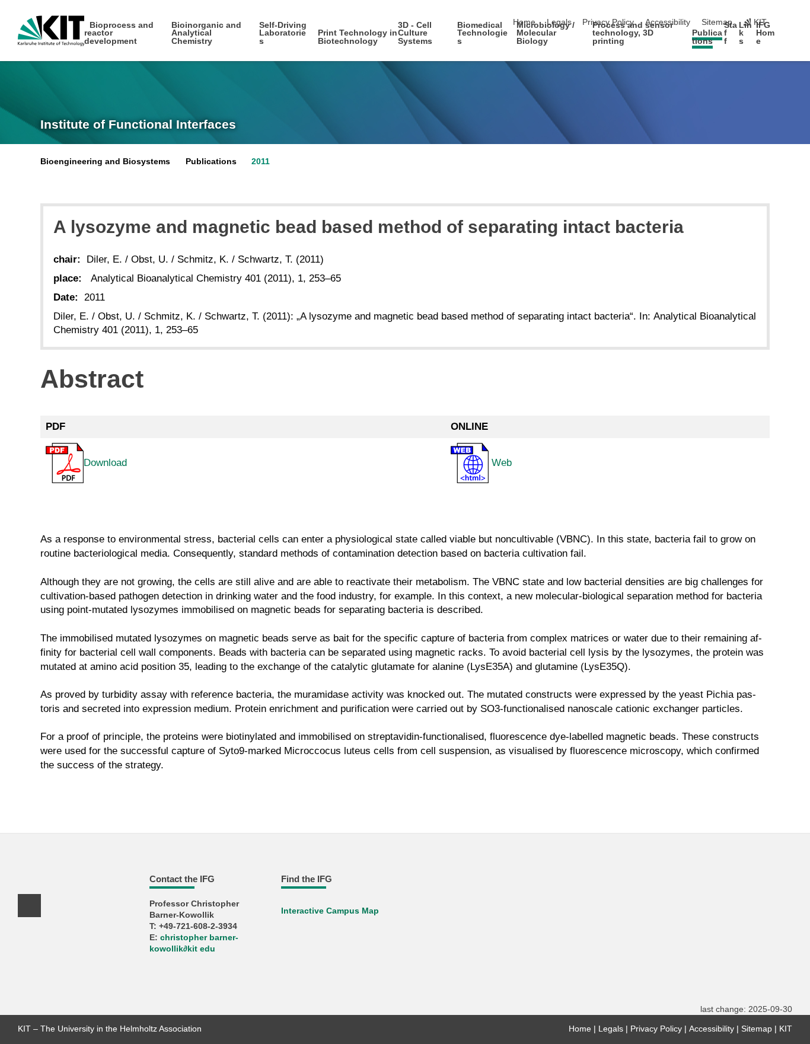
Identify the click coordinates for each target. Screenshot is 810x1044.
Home (580, 1028)
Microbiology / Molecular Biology (545, 33)
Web (500, 462)
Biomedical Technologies (482, 33)
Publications (707, 37)
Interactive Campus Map (330, 910)
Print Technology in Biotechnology (357, 37)
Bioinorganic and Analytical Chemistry (206, 33)
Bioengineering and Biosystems (105, 161)
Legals (610, 1028)
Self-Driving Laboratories (283, 33)
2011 (260, 161)
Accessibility (711, 1028)
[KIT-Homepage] (51, 30)
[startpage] (788, 41)
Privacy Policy (656, 1028)
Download (105, 462)
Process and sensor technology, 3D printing (632, 33)
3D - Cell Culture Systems (415, 33)
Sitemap (716, 22)
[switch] (788, 22)
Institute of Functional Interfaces (138, 124)
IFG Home (765, 33)
